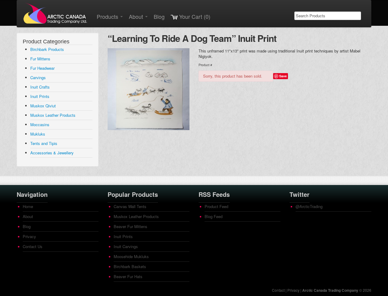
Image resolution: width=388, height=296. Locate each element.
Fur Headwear (42, 68)
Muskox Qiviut (43, 106)
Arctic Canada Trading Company (330, 290)
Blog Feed (213, 216)
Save (283, 76)
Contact (278, 290)
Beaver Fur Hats (128, 276)
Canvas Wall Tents (130, 206)
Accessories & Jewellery (52, 153)
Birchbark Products (47, 49)
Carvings (38, 77)
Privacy (29, 236)
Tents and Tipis (43, 143)
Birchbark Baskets (130, 266)
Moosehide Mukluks (131, 256)
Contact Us (32, 246)
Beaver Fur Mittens (130, 226)
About (137, 16)
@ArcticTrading (309, 206)
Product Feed (216, 206)
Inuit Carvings (126, 246)
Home (28, 206)
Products (108, 16)
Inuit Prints (39, 96)
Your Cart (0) (194, 16)
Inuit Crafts (40, 87)
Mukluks (37, 134)
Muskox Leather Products (52, 115)
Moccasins (39, 124)
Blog (159, 16)
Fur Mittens (40, 59)
